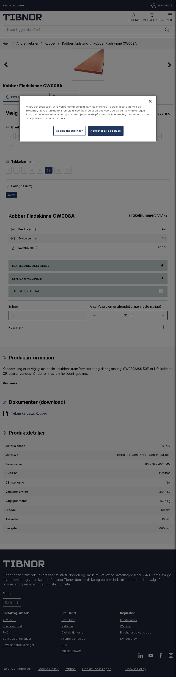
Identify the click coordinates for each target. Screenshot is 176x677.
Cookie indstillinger (69, 130)
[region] (88, 118)
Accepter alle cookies (106, 130)
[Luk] (150, 101)
